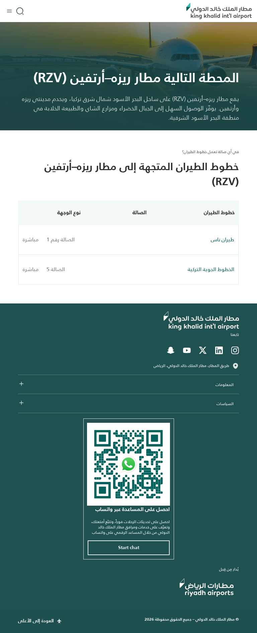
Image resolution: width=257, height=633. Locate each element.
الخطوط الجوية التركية (211, 269)
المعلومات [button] (225, 384)
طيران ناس (222, 239)
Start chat (128, 547)
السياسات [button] (225, 403)
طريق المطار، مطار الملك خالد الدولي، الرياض (191, 365)
